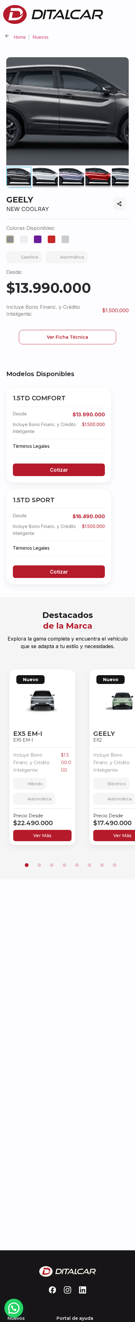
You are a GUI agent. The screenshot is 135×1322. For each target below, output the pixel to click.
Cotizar (59, 470)
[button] (27, 865)
